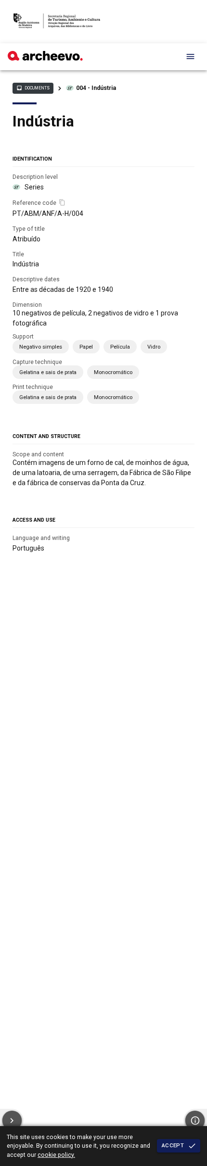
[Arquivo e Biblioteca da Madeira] (45, 58)
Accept (173, 1145)
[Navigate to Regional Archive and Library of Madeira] (56, 21)
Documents (32, 88)
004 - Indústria (96, 88)
